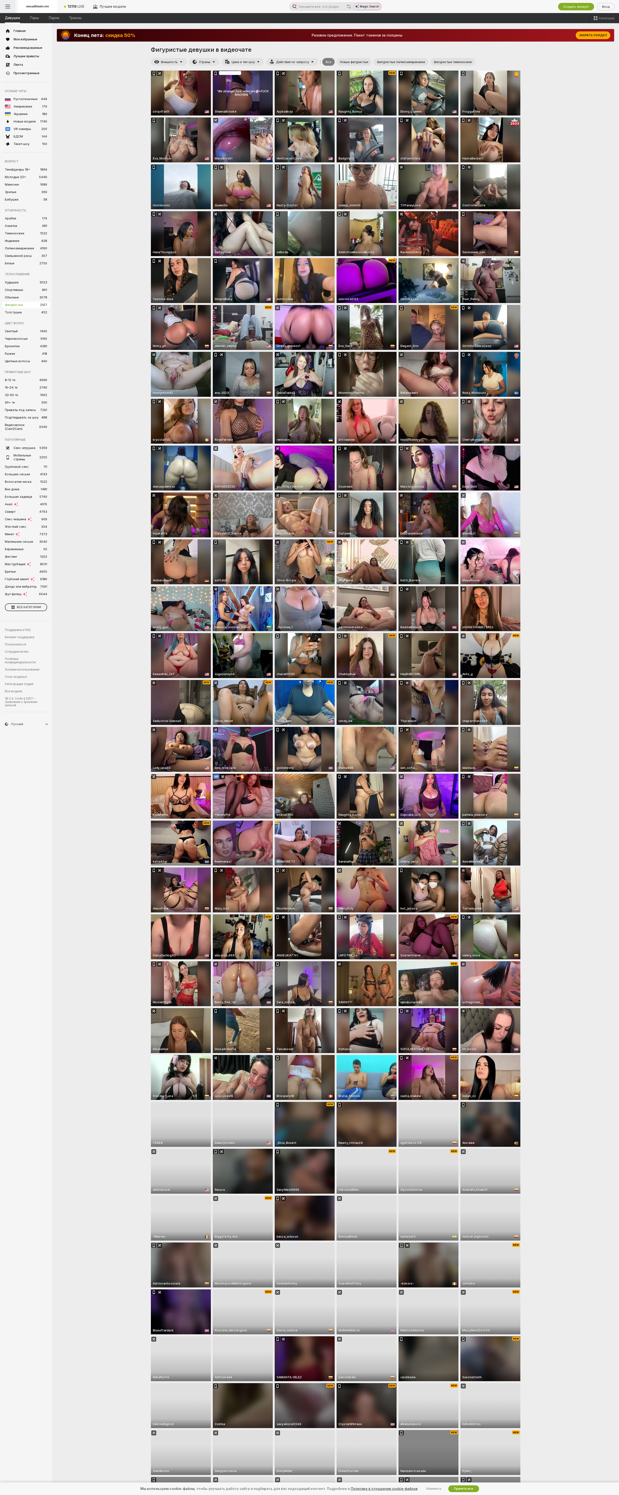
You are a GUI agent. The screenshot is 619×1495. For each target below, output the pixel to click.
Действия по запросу (292, 62)
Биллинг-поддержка (19, 637)
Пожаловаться (15, 644)
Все (328, 62)
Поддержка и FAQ (18, 630)
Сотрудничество (17, 651)
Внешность (169, 62)
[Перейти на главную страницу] (37, 6)
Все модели (13, 691)
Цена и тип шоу (243, 62)
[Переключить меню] (7, 6)
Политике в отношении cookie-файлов (384, 1489)
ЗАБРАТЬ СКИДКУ (593, 35)
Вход (606, 6)
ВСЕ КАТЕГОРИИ (29, 607)
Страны (204, 62)
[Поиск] (349, 6)
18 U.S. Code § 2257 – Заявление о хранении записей (21, 702)
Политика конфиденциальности (20, 660)
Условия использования (22, 669)
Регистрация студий (19, 684)
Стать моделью (16, 677)
